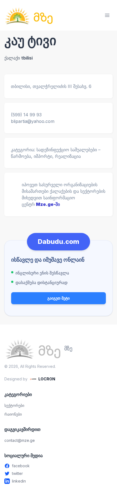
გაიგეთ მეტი (58, 298)
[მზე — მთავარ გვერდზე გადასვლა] (28, 15)
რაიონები (13, 414)
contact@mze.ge (19, 440)
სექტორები (14, 405)
